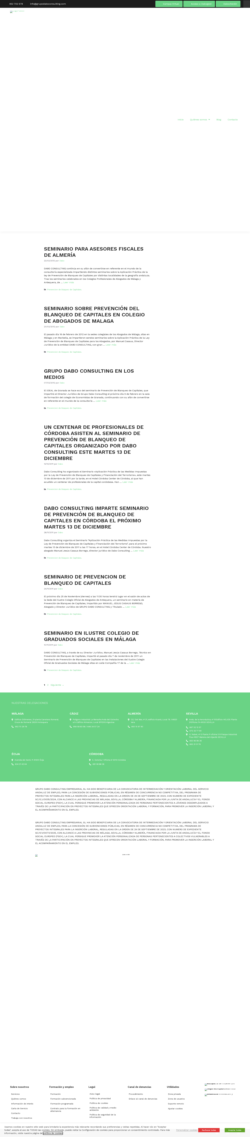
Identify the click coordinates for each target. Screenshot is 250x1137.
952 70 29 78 (21, 727)
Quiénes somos (18, 1099)
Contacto (15, 1113)
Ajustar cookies (175, 1108)
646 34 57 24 (93, 727)
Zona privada (174, 1094)
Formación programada (61, 1104)
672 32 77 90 (196, 731)
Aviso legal (95, 1094)
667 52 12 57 (195, 727)
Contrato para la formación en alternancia (65, 1109)
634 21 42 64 (21, 764)
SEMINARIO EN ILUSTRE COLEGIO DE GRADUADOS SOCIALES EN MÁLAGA (91, 636)
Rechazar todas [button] (209, 1130)
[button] (246, 4)
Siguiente (57, 685)
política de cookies (53, 1133)
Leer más (68, 282)
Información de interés (22, 1104)
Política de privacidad (100, 1098)
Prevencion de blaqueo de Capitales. (64, 289)
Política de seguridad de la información (103, 1115)
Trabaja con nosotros (21, 1118)
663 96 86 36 (196, 741)
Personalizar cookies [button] (186, 1130)
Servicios (15, 1094)
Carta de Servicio (19, 1108)
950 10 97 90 (137, 727)
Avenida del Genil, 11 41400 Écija (29, 760)
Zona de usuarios (176, 1099)
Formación (55, 1094)
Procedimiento (136, 1094)
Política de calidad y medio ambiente (103, 1109)
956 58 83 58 (79, 727)
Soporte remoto (176, 1104)
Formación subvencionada (63, 1099)
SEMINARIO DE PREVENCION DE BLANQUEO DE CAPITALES (85, 580)
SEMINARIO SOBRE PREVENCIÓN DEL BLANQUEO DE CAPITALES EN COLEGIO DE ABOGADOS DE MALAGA (94, 314)
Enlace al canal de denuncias (143, 1099)
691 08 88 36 (98, 764)
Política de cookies (99, 1103)
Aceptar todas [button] (234, 1130)
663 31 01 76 (195, 744)
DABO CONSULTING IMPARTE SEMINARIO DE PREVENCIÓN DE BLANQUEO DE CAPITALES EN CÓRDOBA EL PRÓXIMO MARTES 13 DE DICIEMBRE (96, 517)
